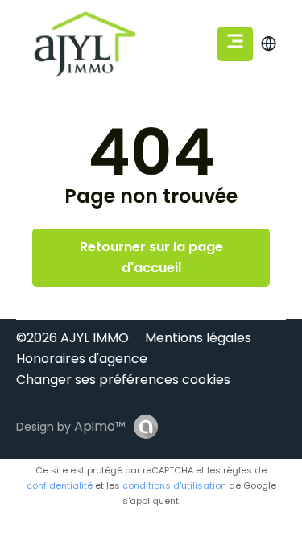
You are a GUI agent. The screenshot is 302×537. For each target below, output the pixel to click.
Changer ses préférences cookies (123, 379)
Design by (71, 426)
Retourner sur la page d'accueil (151, 257)
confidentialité (60, 485)
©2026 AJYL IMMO (72, 337)
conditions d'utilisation (174, 485)
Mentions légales (198, 337)
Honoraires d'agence (81, 358)
